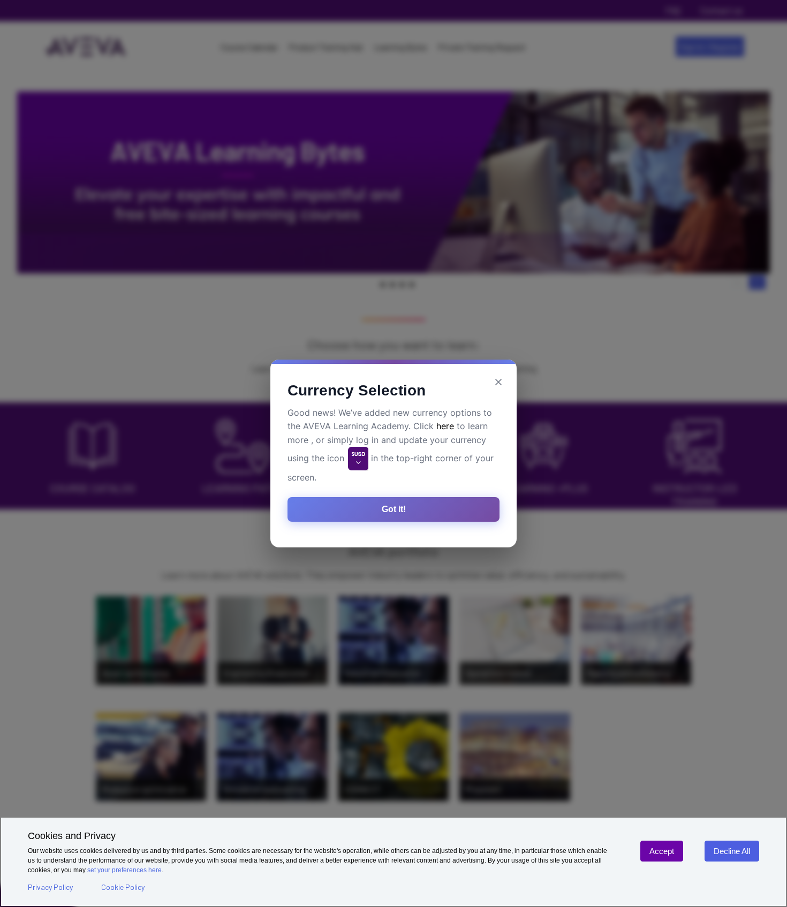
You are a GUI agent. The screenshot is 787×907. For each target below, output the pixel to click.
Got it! (394, 509)
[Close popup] (498, 382)
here (445, 426)
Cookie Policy (123, 886)
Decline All (732, 851)
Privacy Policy (50, 886)
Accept (661, 851)
